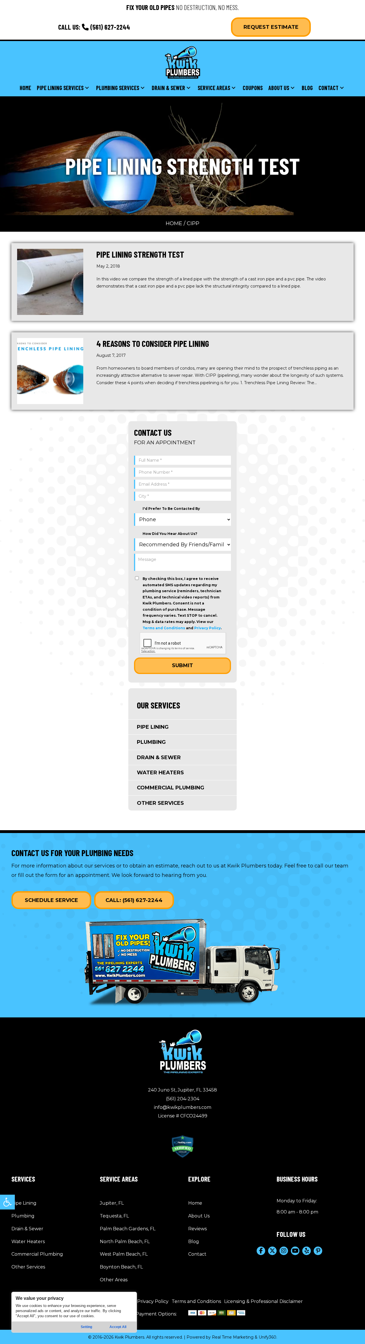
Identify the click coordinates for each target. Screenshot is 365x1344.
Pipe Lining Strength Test (140, 254)
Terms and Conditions (164, 628)
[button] (7, 1202)
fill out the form (38, 875)
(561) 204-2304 (182, 1098)
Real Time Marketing (233, 1337)
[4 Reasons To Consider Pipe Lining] (50, 371)
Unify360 (267, 1337)
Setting (86, 1327)
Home (174, 223)
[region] (74, 1312)
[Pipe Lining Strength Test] (50, 281)
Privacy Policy (207, 628)
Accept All (118, 1327)
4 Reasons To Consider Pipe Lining (152, 343)
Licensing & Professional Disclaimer (263, 1301)
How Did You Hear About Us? (170, 534)
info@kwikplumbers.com (182, 1107)
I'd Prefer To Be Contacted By (171, 508)
